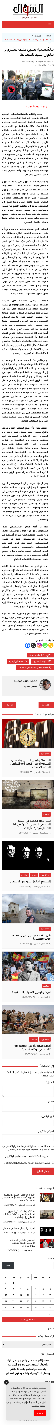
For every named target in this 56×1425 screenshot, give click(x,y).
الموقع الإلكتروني (46, 1131)
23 (6, 1301)
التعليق (50, 1082)
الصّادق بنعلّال (42, 997)
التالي (10, 705)
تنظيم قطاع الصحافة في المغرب (34, 667)
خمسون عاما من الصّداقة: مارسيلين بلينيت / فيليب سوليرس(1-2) (22, 1243)
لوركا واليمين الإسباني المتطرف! (31, 992)
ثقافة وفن (45, 875)
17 (50, 1301)
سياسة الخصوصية (14, 1402)
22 (13, 1301)
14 (21, 1295)
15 (13, 1295)
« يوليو (51, 1328)
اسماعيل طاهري (41, 943)
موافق (40, 1413)
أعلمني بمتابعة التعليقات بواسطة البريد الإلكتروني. (27, 1156)
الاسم (50, 1101)
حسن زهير (43, 1054)
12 (35, 1295)
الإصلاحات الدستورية (39, 655)
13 (28, 1295)
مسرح (34, 875)
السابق (45, 705)
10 (50, 1295)
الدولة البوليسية (16, 661)
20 (28, 1301)
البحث (51, 1258)
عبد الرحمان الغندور (40, 833)
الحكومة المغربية (41, 661)
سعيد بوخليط (27, 1250)
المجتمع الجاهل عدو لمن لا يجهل (30, 881)
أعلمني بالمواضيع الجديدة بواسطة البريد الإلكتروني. (27, 1162)
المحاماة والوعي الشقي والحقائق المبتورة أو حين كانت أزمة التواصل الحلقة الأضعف (30, 763)
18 (43, 1301)
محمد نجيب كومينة (43, 61)
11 (43, 1295)
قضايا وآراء (46, 65)
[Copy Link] (50, 645)
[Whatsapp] (45, 645)
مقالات (38, 65)
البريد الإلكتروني (46, 1116)
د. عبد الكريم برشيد (40, 886)
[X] (33, 645)
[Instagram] (39, 645)
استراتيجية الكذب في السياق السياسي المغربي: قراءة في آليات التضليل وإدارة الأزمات (30, 824)
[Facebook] (27, 645)
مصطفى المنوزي (41, 772)
